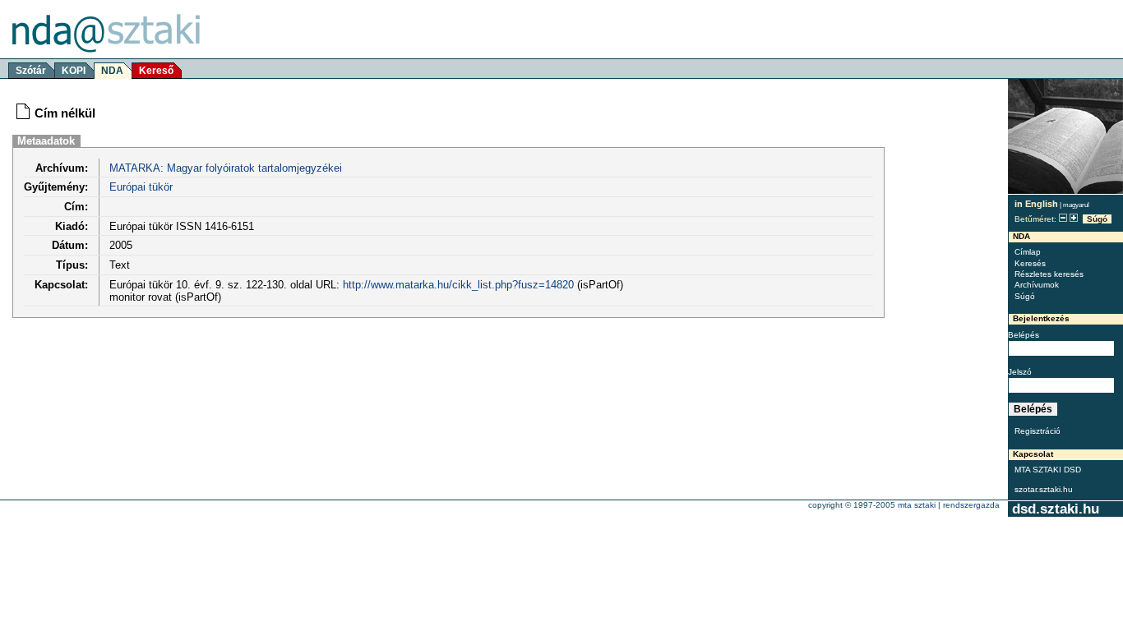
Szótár (31, 70)
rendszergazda (971, 504)
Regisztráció (1037, 430)
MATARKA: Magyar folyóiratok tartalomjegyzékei (225, 168)
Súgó (1097, 218)
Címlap (1027, 251)
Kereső (156, 70)
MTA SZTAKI (917, 504)
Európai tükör (141, 187)
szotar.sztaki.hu (1043, 489)
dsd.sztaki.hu (1055, 509)
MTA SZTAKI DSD (1047, 469)
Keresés (1030, 263)
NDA (112, 70)
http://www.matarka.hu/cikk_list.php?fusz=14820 (458, 285)
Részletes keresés (1049, 274)
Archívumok (1036, 284)
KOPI (73, 70)
